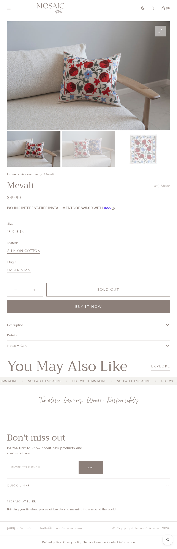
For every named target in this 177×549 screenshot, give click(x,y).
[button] (152, 8)
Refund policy (51, 542)
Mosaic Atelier (147, 528)
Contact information (121, 542)
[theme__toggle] (142, 8)
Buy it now (88, 306)
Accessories (30, 174)
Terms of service (95, 542)
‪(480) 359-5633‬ (19, 528)
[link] (88, 401)
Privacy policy (72, 542)
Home (11, 174)
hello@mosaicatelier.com (61, 528)
